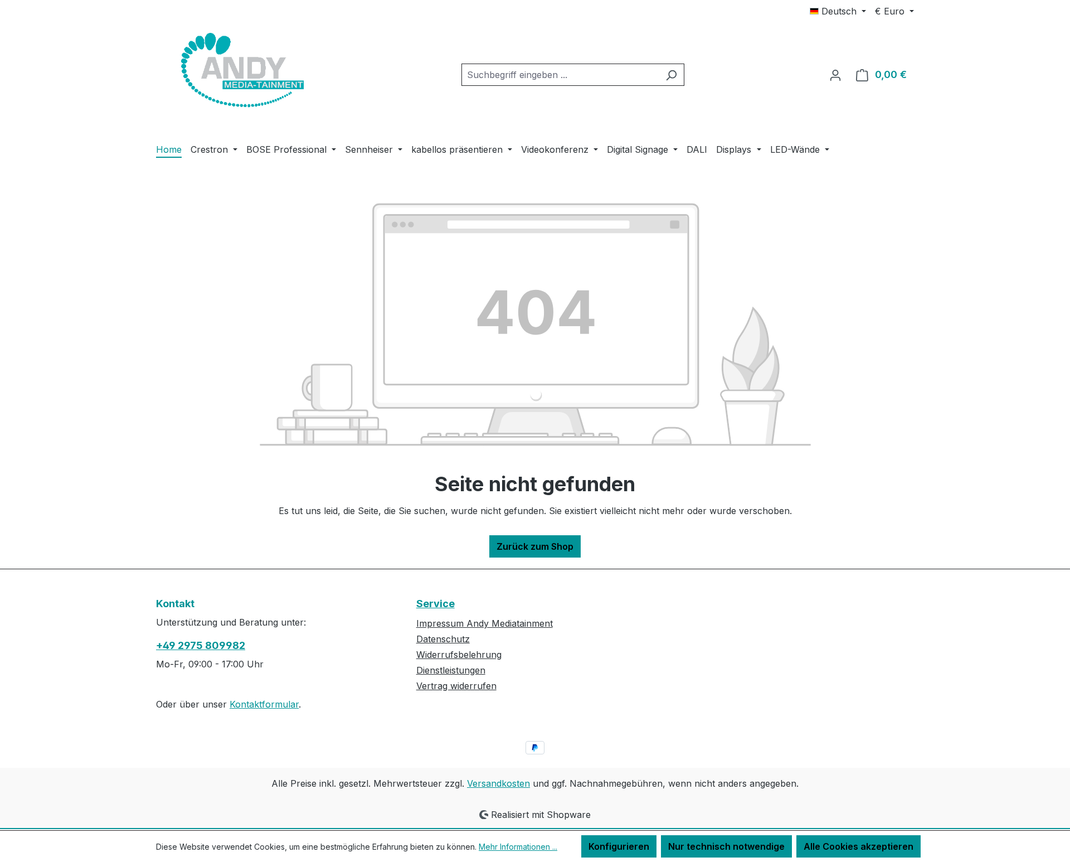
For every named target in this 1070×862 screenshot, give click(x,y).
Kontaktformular (264, 704)
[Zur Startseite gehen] (239, 72)
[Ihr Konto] (835, 75)
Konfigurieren (618, 846)
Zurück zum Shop (535, 546)
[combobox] (560, 75)
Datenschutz (443, 639)
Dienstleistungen (450, 670)
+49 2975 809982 (200, 645)
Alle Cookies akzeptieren (858, 846)
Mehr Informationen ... (518, 846)
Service (435, 603)
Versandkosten (498, 783)
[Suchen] (671, 75)
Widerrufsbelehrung (459, 654)
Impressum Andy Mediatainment (484, 623)
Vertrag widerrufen (456, 685)
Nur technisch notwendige (726, 846)
